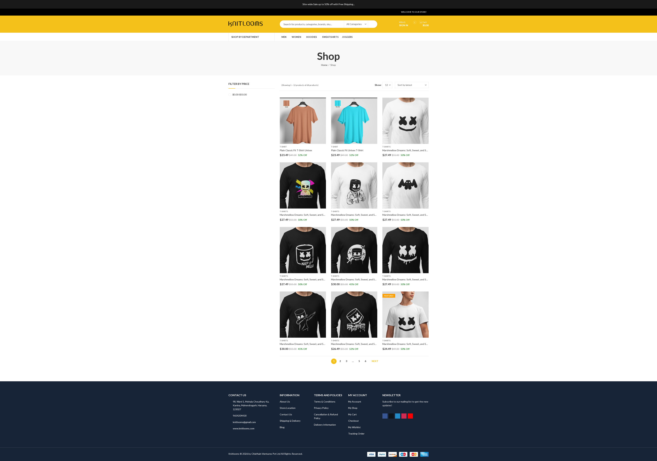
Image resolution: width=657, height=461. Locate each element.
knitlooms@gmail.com (244, 422)
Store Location (287, 407)
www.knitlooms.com (243, 428)
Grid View (365, 85)
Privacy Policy (321, 407)
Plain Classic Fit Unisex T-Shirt (347, 150)
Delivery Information (325, 424)
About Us (285, 401)
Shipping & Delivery (290, 420)
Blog (282, 427)
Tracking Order (356, 433)
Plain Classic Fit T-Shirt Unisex (296, 150)
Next (375, 361)
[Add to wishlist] (323, 101)
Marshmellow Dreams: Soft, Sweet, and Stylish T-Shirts (411, 343)
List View (370, 85)
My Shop (352, 407)
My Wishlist (354, 427)
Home (324, 64)
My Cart (352, 414)
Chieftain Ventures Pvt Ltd (266, 453)
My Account (354, 401)
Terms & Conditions (324, 401)
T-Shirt (283, 147)
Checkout (353, 420)
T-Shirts (386, 147)
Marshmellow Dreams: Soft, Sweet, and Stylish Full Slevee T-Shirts (417, 150)
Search (372, 24)
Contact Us (286, 414)
